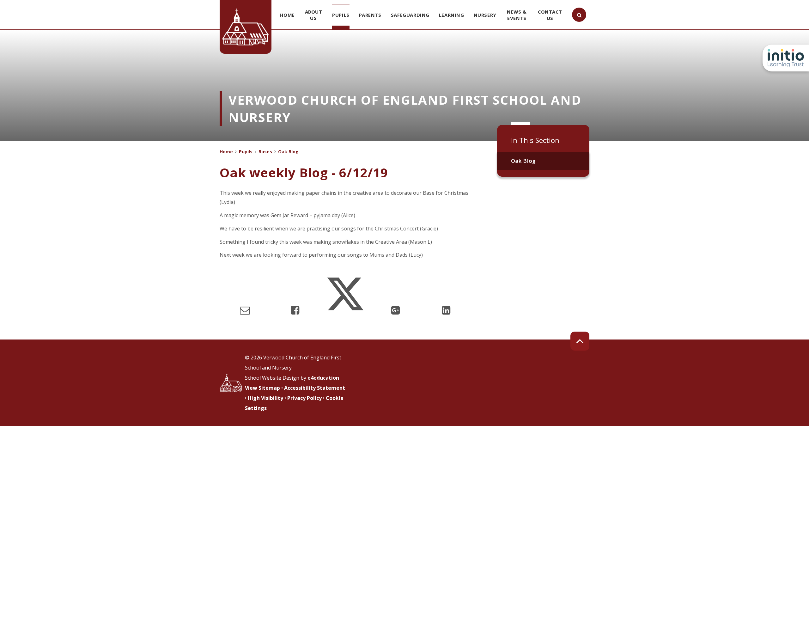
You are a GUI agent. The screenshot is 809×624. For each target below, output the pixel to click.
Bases (265, 152)
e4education (323, 377)
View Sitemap (262, 387)
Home (226, 152)
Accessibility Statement (314, 387)
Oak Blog (523, 160)
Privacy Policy (304, 398)
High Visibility (265, 398)
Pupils (245, 152)
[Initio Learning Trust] (786, 58)
